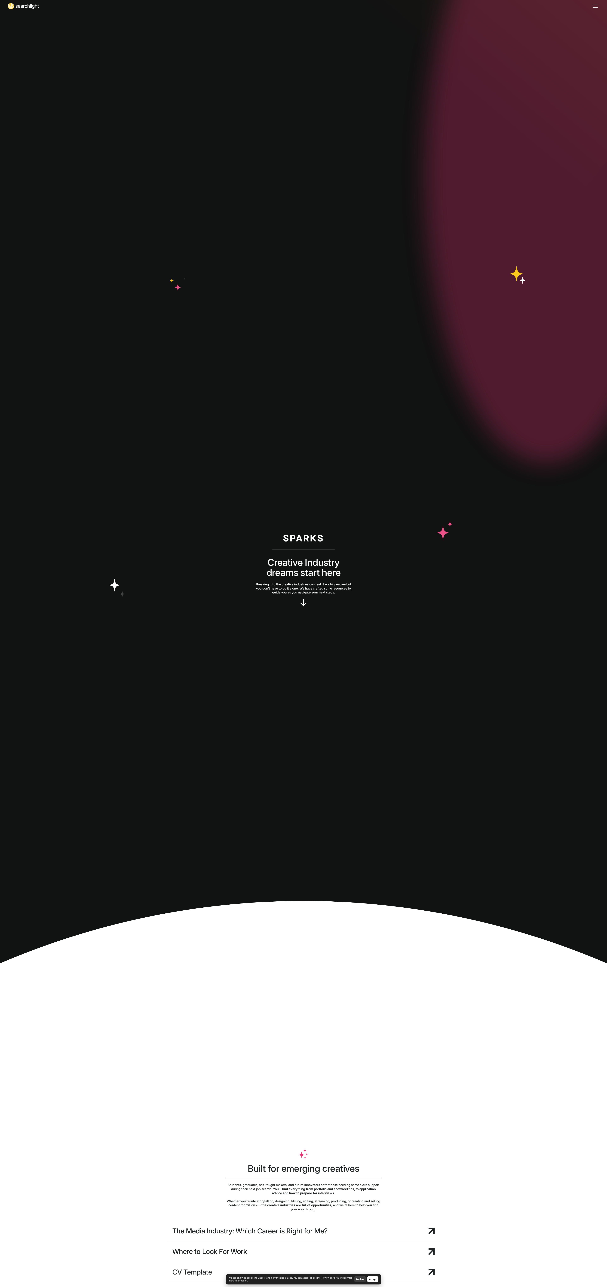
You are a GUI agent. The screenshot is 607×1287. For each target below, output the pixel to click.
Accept (373, 1279)
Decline (360, 1279)
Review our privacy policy (335, 1277)
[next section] (303, 602)
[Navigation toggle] (595, 6)
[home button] (23, 6)
